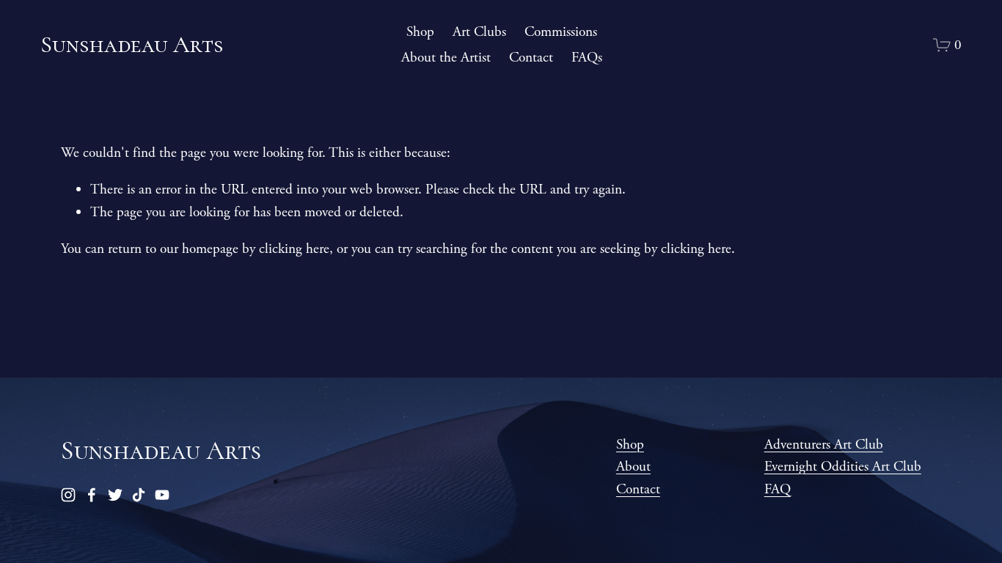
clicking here (294, 249)
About (633, 466)
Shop (420, 32)
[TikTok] (138, 494)
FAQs (586, 57)
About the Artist (446, 57)
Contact (531, 57)
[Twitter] (115, 494)
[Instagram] (68, 494)
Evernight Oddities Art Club (842, 466)
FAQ (777, 489)
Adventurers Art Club (823, 444)
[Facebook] (91, 494)
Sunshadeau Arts (131, 44)
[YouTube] (162, 494)
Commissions (560, 32)
